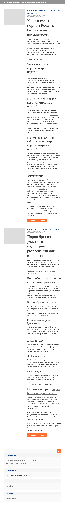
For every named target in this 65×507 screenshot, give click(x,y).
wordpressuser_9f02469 (39, 15)
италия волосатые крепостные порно (25, 2)
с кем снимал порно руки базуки (43, 229)
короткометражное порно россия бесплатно (43, 11)
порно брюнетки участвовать (44, 306)
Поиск (59, 451)
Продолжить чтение (37, 220)
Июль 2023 (9, 486)
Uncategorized (11, 498)
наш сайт (42, 189)
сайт (36, 417)
